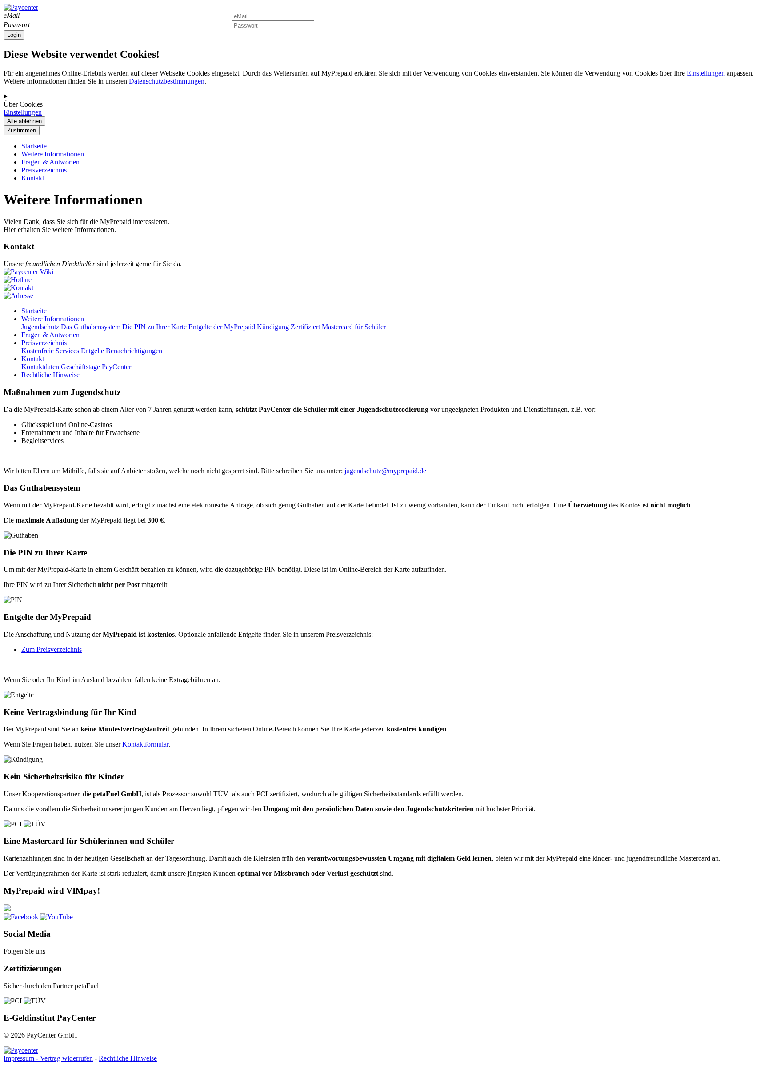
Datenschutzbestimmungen (166, 81)
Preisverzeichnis (44, 170)
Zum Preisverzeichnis (51, 649)
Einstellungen (706, 73)
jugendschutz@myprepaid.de (385, 471)
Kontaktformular (145, 744)
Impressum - (22, 1058)
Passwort (17, 24)
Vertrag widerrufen (66, 1058)
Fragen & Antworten (50, 162)
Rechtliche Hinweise (128, 1058)
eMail (12, 15)
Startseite (34, 146)
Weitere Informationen (52, 154)
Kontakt (32, 178)
